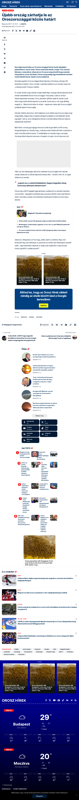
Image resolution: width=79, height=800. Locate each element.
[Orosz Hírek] (11, 2)
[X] (48, 422)
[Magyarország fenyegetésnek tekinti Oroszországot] (35, 454)
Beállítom (43, 305)
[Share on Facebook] (12, 30)
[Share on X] (16, 30)
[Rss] (75, 700)
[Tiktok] (48, 428)
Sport (19, 575)
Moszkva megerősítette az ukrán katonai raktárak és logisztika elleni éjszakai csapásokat (45, 405)
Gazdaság (17, 652)
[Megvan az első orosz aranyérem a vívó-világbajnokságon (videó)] (9, 595)
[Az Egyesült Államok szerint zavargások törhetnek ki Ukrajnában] (26, 395)
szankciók (7, 652)
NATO (61, 652)
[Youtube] (30, 428)
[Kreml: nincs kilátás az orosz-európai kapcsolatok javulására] (26, 357)
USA (54, 649)
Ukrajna (47, 649)
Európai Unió (28, 652)
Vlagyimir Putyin (65, 649)
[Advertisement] (44, 49)
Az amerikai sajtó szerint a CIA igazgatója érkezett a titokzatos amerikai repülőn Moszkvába (45, 471)
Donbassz (70, 652)
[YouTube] (54, 700)
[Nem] (77, 795)
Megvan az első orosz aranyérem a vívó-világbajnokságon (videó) (42, 593)
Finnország (24, 317)
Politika (5, 10)
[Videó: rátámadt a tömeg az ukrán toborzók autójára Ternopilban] (35, 486)
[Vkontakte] (30, 434)
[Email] (27, 30)
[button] (64, 2)
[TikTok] (63, 700)
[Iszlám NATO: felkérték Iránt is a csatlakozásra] (53, 486)
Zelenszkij (39, 652)
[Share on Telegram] (23, 30)
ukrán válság (26, 649)
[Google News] (58, 700)
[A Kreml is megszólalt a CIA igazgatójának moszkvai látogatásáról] (53, 500)
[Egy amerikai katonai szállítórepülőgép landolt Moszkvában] (53, 454)
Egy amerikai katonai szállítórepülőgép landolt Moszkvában (43, 455)
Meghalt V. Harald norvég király (39, 213)
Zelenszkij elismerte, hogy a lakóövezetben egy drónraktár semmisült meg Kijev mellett (44, 368)
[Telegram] (48, 434)
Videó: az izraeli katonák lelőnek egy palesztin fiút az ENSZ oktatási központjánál (25, 469)
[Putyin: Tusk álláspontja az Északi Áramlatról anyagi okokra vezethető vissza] (35, 500)
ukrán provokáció (9, 654)
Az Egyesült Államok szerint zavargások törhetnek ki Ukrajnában (43, 393)
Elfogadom (39, 796)
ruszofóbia (39, 317)
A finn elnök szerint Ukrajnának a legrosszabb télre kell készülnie (42, 221)
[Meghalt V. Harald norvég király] (21, 213)
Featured (11, 10)
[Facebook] (30, 422)
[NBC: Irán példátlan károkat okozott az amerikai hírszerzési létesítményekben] (35, 518)
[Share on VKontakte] (20, 30)
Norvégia (31, 317)
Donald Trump (51, 652)
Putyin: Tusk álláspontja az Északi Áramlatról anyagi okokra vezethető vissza (26, 505)
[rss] (30, 440)
